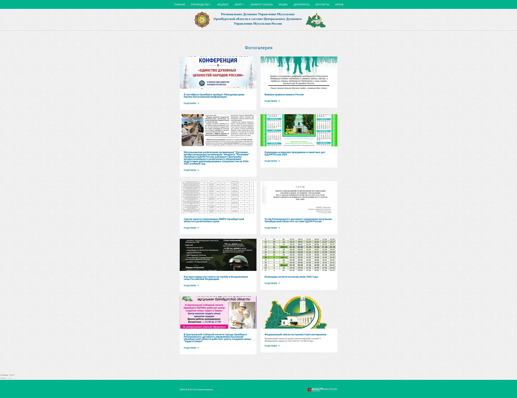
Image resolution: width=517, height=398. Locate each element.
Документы (302, 4)
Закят (239, 4)
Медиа (283, 4)
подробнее (190, 103)
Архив (339, 4)
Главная (179, 4)
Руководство (200, 4)
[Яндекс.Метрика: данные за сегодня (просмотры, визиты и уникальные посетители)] (328, 389)
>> (10, 378)
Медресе (223, 4)
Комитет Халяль (262, 4)
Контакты (322, 4)
